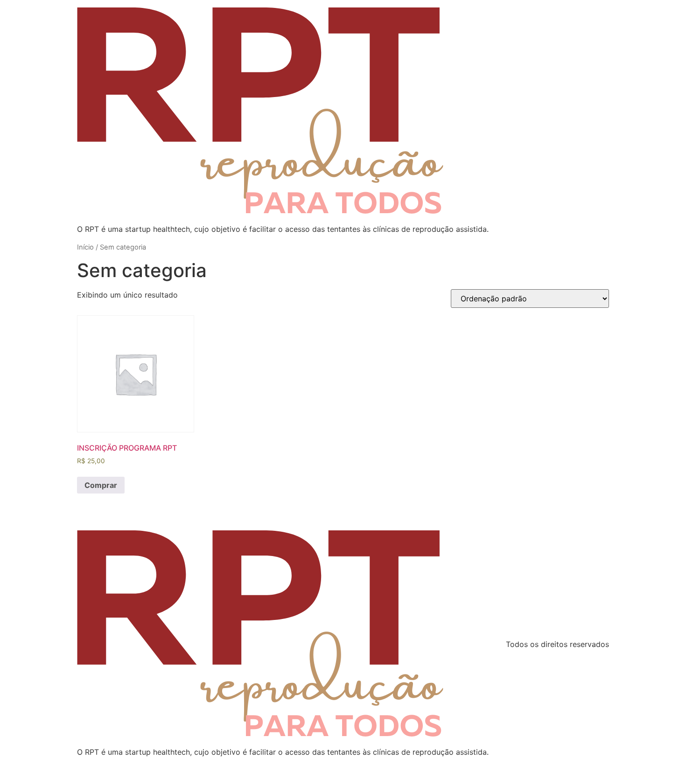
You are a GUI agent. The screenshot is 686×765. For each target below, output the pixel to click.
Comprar (100, 485)
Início (85, 247)
